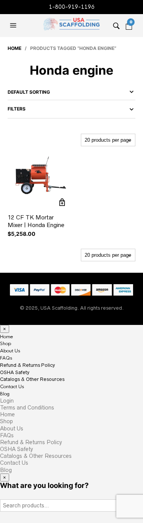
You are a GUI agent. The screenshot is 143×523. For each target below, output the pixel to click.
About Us (10, 351)
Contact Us (12, 387)
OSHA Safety (14, 372)
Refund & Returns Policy (27, 365)
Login (7, 401)
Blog (5, 394)
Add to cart (62, 202)
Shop (5, 344)
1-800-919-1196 (72, 6)
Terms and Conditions (27, 408)
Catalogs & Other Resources (32, 379)
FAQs (6, 358)
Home (14, 48)
